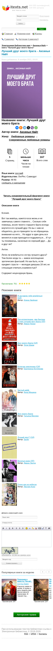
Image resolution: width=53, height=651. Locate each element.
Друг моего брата (25, 414)
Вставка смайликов (26, 528)
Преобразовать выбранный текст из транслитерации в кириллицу (46, 528)
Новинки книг (23, 34)
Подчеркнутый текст (9, 528)
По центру (19, 528)
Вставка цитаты (42, 528)
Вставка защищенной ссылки (32, 528)
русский (19, 173)
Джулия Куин (29, 487)
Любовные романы (23, 136)
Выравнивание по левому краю (16, 528)
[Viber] (32, 127)
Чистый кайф (23, 390)
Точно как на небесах (27, 484)
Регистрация (44, 16)
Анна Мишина (30, 392)
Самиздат (9, 39)
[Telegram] (24, 127)
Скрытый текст (39, 528)
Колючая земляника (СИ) (29, 366)
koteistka (20, 586)
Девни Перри (29, 324)
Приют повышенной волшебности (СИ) (24, 581)
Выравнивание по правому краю (22, 528)
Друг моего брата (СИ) (28, 343)
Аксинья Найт (29, 131)
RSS (26, 634)
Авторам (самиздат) (28, 39)
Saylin (26, 439)
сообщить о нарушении (13, 183)
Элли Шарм (29, 345)
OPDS (33, 634)
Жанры (38, 34)
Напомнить (44, 20)
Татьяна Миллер (31, 416)
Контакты (43, 634)
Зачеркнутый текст (12, 528)
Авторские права (26, 614)
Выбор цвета (36, 528)
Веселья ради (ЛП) (26, 461)
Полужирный (3, 528)
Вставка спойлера (49, 528)
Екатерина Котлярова (33, 369)
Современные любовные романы (29, 140)
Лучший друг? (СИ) (26, 437)
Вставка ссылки (29, 528)
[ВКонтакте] (17, 127)
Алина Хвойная (31, 300)
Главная (8, 34)
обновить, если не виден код (16, 555)
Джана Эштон (30, 463)
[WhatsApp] (36, 127)
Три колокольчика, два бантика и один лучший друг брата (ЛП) (31, 320)
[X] (28, 127)
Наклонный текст (6, 528)
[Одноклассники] (20, 127)
